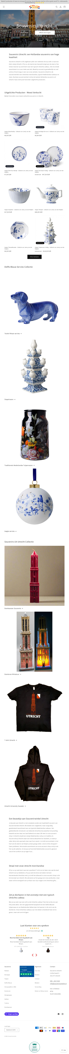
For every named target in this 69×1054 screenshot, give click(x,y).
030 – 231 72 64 (55, 981)
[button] (4, 7)
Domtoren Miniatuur (11, 674)
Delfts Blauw (8, 983)
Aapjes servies (9, 531)
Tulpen (6, 979)
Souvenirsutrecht (12, 1036)
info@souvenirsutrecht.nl (58, 984)
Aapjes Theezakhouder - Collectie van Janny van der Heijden (18, 248)
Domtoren (7, 991)
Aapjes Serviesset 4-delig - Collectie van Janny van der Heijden (49, 171)
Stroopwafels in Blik (10, 987)
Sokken (6, 999)
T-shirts (6, 1003)
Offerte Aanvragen (45, 32)
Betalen (37, 983)
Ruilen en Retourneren (41, 991)
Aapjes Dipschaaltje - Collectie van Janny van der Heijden (17, 132)
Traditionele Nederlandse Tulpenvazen (18, 465)
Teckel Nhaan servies (12, 333)
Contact (37, 979)
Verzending (38, 987)
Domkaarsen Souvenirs (12, 608)
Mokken (6, 971)
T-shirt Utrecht (9, 740)
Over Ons (37, 971)
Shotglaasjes (8, 995)
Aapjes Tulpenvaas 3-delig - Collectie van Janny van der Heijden (49, 248)
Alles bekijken (34, 257)
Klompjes (7, 975)
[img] (34, 928)
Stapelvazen (8, 399)
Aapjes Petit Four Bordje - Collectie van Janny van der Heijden (18, 171)
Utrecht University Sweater (14, 806)
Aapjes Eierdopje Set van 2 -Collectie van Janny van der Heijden (49, 132)
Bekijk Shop (24, 32)
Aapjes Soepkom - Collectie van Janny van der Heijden (18, 209)
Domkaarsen (8, 1007)
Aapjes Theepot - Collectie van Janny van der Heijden (49, 209)
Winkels (37, 975)
